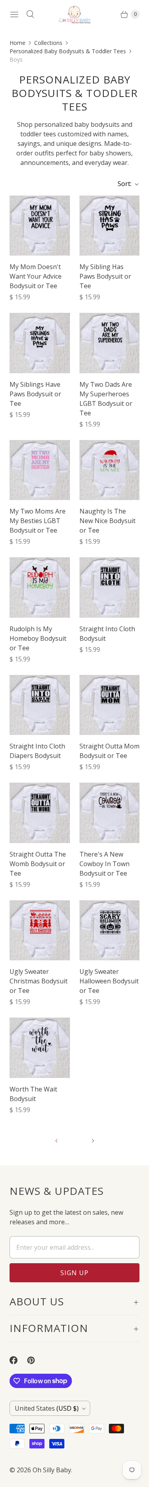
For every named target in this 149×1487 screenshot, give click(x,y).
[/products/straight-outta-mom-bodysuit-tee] (109, 705)
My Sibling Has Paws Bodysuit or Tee (105, 276)
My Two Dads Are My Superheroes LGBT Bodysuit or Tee (105, 398)
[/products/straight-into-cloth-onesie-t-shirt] (109, 587)
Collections (48, 43)
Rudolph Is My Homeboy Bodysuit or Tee (38, 638)
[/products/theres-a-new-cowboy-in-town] (109, 813)
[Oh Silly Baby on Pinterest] (36, 1360)
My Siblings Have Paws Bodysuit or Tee (35, 394)
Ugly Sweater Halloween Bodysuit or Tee (109, 981)
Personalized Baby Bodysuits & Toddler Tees (68, 51)
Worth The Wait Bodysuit (33, 1094)
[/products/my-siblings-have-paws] (40, 343)
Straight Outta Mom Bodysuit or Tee (109, 751)
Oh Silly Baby (52, 1470)
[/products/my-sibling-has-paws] (109, 226)
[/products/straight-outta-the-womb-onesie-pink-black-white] (40, 813)
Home (17, 43)
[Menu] (14, 14)
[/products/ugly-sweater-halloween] (109, 930)
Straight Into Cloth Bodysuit (107, 633)
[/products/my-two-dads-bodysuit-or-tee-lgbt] (109, 343)
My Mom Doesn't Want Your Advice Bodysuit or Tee (36, 276)
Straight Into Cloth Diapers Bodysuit (37, 751)
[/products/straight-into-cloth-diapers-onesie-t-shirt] (40, 705)
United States (47, 1408)
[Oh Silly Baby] (75, 14)
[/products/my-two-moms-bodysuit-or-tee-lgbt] (40, 470)
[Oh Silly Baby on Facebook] (18, 1360)
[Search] (30, 14)
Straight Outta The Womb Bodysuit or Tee (38, 864)
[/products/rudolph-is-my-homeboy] (40, 587)
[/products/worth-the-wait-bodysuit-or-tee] (40, 1048)
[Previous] (56, 1141)
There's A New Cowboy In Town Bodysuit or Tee (104, 864)
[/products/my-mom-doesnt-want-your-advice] (40, 226)
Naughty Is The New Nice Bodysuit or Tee (107, 521)
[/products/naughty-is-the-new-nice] (109, 470)
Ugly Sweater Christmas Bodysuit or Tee (39, 981)
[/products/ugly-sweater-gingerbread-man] (40, 930)
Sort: (122, 183)
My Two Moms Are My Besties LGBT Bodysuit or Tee (38, 521)
